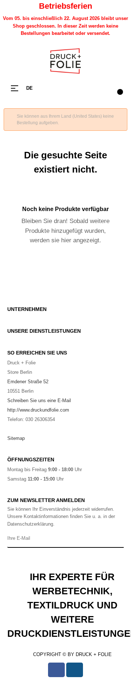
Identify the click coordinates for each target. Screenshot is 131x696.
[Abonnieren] (117, 539)
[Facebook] (56, 670)
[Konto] (102, 88)
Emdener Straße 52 (27, 381)
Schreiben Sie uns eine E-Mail (39, 400)
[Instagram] (74, 670)
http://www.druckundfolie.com (38, 410)
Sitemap (16, 438)
